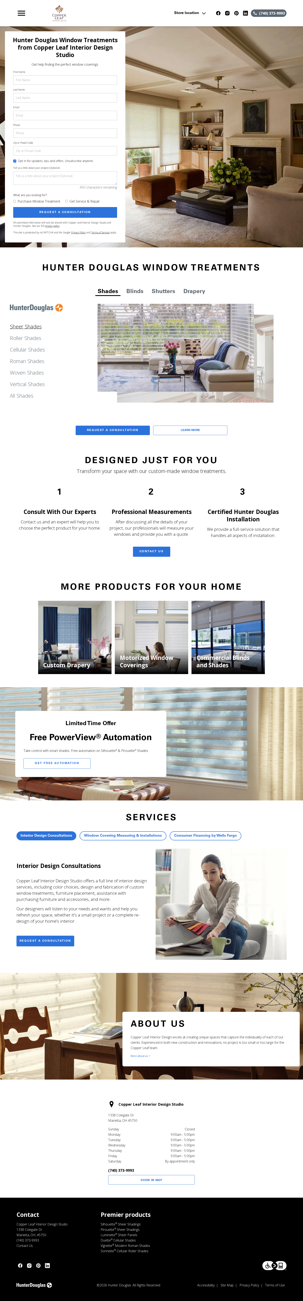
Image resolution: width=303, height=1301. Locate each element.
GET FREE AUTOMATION (57, 763)
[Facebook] (218, 13)
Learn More (190, 430)
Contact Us (152, 551)
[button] (21, 13)
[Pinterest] (236, 13)
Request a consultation (45, 941)
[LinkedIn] (245, 13)
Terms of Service (100, 232)
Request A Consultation (113, 430)
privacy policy (52, 226)
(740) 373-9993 (121, 1170)
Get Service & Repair (84, 201)
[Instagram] (227, 13)
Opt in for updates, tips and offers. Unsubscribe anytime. (56, 161)
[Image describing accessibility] (274, 1266)
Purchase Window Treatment (39, 201)
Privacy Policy (78, 232)
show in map (151, 1180)
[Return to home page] (97, 13)
